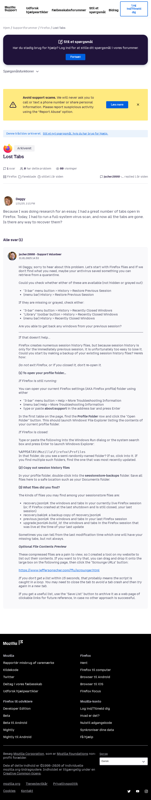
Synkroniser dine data (97, 730)
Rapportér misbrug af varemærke (28, 663)
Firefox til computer (95, 670)
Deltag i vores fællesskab (22, 684)
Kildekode (10, 670)
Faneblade (29, 176)
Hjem (6, 28)
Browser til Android (95, 677)
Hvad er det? (89, 716)
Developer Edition (17, 708)
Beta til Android (15, 723)
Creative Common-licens (22, 773)
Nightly (8, 730)
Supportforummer (25, 28)
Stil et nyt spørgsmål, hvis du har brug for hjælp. (75, 133)
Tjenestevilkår (37, 784)
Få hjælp (86, 737)
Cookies (9, 791)
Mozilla (13, 643)
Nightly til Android (17, 737)
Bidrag (114, 10)
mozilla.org (11, 784)
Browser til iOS (91, 684)
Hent (83, 663)
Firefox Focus (90, 691)
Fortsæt (75, 57)
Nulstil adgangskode (96, 723)
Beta (6, 716)
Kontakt (27, 791)
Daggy (20, 199)
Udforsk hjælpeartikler (37, 10)
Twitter (8, 677)
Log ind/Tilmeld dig (134, 9)
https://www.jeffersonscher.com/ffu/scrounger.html (59, 570)
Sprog (103, 754)
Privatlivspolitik (65, 784)
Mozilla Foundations (72, 754)
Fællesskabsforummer (69, 10)
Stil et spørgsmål (97, 10)
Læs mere (117, 104)
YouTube (137, 791)
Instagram (146, 791)
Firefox (45, 28)
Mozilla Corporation (28, 754)
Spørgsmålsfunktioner (18, 71)
